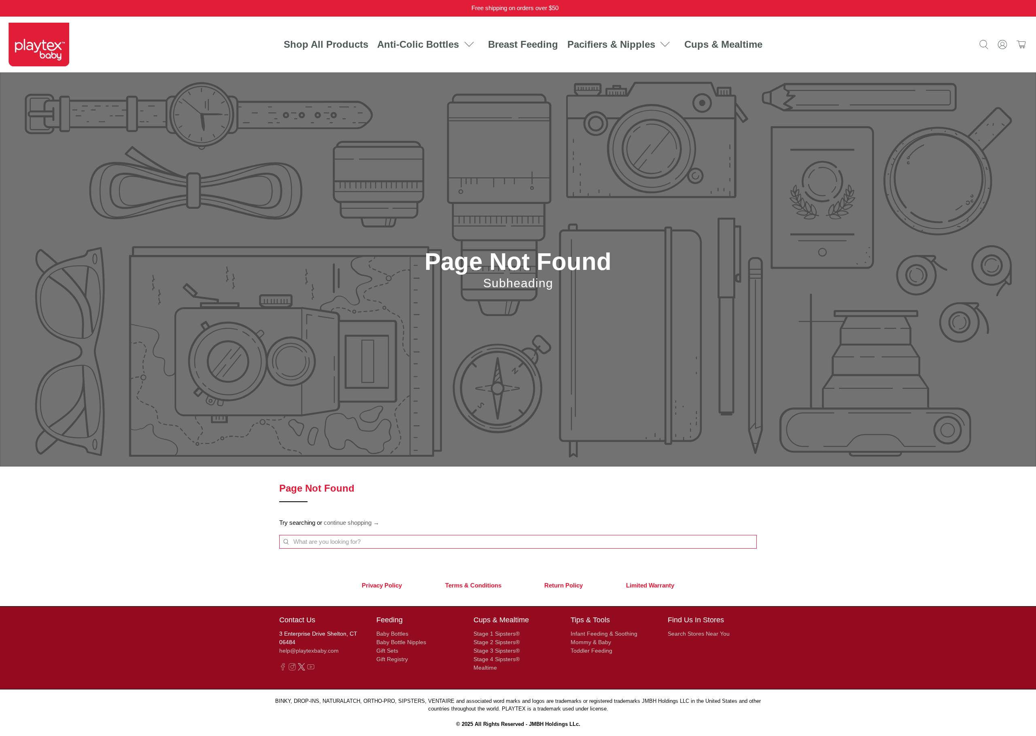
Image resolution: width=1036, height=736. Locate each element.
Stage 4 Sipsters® (496, 659)
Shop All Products (326, 44)
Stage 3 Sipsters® (496, 650)
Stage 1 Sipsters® (496, 633)
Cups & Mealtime (723, 44)
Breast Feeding (523, 44)
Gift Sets (387, 650)
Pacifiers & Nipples (611, 44)
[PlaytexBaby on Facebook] (283, 668)
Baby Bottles (392, 633)
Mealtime (485, 667)
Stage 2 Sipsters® (496, 642)
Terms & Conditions (473, 585)
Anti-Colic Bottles (418, 44)
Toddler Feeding (591, 650)
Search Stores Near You (699, 633)
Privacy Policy (382, 585)
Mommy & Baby (591, 642)
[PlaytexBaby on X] (301, 668)
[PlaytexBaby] (38, 44)
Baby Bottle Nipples (401, 642)
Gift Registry (392, 659)
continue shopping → (351, 522)
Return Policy (563, 585)
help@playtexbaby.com (309, 650)
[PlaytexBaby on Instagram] (292, 668)
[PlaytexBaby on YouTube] (310, 668)
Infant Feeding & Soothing (604, 633)
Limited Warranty (650, 585)
